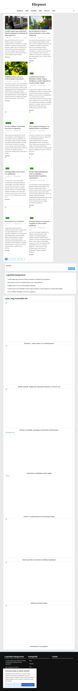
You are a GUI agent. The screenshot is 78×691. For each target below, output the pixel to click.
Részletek (7, 57)
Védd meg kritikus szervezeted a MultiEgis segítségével (39, 560)
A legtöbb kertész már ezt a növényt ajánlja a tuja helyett (21, 285)
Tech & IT (47, 10)
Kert (40, 10)
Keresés (8, 265)
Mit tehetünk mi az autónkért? (14, 221)
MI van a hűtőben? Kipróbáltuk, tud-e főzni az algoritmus (21, 291)
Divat (27, 10)
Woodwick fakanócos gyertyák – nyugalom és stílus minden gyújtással (39, 223)
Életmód (34, 10)
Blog (53, 10)
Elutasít (18, 684)
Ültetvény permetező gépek (39, 603)
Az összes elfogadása (28, 684)
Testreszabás (9, 684)
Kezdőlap (20, 10)
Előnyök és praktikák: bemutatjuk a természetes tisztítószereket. (39, 430)
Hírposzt (39, 4)
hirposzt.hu (9, 37)
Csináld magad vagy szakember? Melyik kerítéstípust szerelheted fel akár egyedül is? (16, 33)
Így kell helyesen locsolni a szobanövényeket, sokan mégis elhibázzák (39, 33)
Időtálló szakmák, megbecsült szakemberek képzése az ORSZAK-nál (39, 387)
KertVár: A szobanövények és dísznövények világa (39, 516)
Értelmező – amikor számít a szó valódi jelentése (39, 343)
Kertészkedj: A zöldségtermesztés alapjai (39, 473)
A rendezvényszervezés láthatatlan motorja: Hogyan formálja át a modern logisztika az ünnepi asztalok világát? (35, 288)
